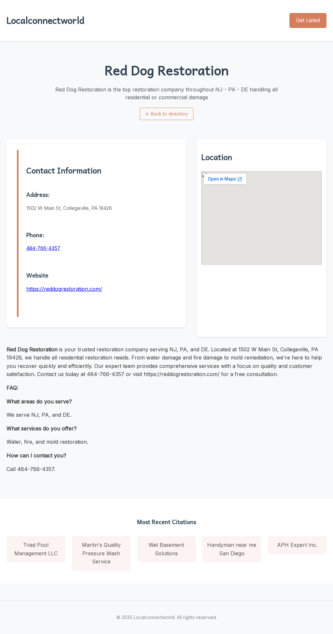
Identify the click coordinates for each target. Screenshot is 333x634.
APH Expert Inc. (297, 545)
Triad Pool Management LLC (36, 549)
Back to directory (166, 113)
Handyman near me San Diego (231, 549)
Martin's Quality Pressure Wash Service (101, 553)
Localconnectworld (46, 20)
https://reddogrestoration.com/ (64, 289)
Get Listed (308, 20)
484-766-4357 (43, 248)
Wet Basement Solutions (166, 549)
